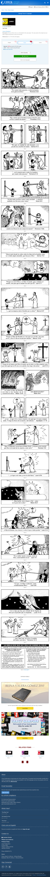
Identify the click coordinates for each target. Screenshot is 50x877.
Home (3, 10)
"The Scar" (4, 820)
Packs (25, 42)
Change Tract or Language (25, 13)
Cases (40, 42)
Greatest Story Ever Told (25, 755)
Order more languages (25, 59)
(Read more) (14, 781)
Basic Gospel (11, 10)
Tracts (6, 10)
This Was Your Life (9, 755)
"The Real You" (5, 812)
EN (47, 7)
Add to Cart (25, 56)
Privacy (34, 875)
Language (5, 26)
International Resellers (41, 875)
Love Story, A (41, 755)
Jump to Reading (6, 31)
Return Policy (6, 841)
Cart (36, 7)
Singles (9, 42)
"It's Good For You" (6, 816)
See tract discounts (8, 49)
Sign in (31, 7)
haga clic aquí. (26, 829)
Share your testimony (8, 839)
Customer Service (7, 837)
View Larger (26, 669)
